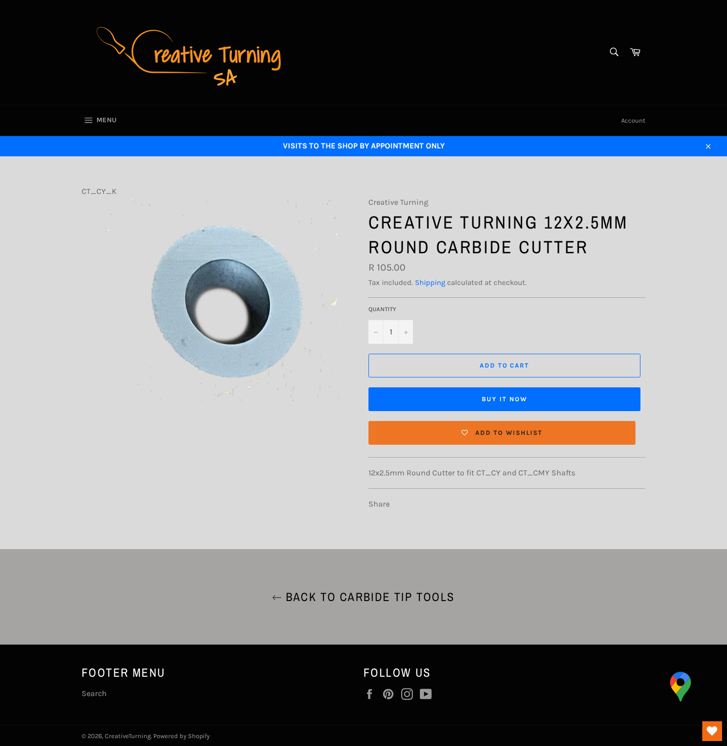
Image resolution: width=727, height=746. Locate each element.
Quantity (382, 309)
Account (633, 120)
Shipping (430, 282)
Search (94, 693)
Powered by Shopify (181, 736)
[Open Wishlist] (712, 731)
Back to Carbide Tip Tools (368, 597)
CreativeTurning (128, 736)
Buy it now (504, 399)
